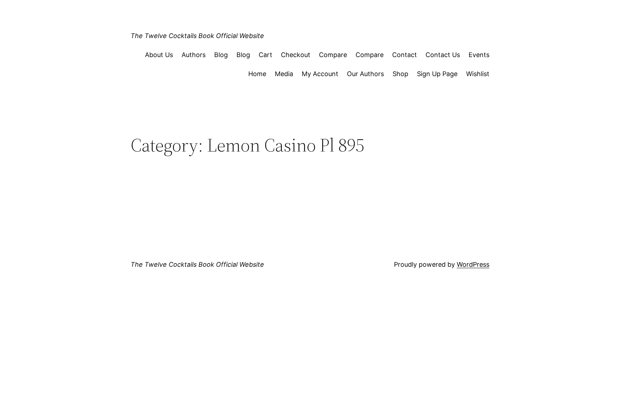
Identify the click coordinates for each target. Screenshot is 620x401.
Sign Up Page (437, 74)
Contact (404, 55)
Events (479, 55)
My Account (320, 74)
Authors (194, 55)
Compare (333, 55)
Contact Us (443, 55)
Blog (221, 55)
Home (257, 74)
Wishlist (477, 74)
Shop (400, 74)
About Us (159, 55)
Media (284, 74)
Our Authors (365, 74)
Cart (265, 55)
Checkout (295, 55)
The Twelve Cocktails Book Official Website (197, 35)
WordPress (473, 264)
